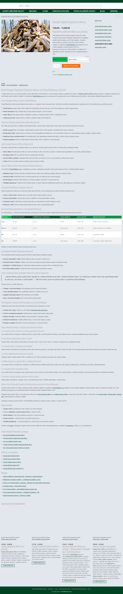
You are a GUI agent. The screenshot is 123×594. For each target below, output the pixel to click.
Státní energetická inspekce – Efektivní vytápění (17, 495)
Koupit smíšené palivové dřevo (12, 462)
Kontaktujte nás (61, 11)
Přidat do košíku (71, 66)
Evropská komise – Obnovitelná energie (14, 486)
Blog (102, 11)
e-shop (11, 425)
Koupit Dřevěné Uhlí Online (103, 37)
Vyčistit (87, 56)
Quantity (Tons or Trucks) (59, 59)
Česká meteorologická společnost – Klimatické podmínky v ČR (21, 492)
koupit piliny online (100, 47)
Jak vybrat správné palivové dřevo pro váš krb (16, 448)
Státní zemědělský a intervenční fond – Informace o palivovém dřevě (22, 476)
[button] (3, 50)
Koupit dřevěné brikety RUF (11, 465)
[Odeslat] (102, 6)
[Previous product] (120, 16)
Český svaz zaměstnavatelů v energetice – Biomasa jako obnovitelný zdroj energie (26, 483)
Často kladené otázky (84, 11)
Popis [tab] (3, 85)
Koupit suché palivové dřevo (11, 456)
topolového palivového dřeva (39, 310)
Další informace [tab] (12, 85)
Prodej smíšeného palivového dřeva (41, 539)
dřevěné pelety (112, 394)
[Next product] (116, 16)
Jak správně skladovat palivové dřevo (13, 435)
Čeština (114, 11)
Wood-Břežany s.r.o (72, 44)
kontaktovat (70, 425)
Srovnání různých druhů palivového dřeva (15, 438)
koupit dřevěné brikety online (103, 26)
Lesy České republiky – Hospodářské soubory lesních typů (20, 489)
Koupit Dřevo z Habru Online (100, 539)
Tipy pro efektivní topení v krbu (12, 441)
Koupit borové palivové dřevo (11, 459)
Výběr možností (8, 565)
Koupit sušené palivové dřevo (8, 539)
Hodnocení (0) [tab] (23, 85)
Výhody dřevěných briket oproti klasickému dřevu (17, 444)
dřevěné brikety (103, 394)
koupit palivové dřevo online (14, 16)
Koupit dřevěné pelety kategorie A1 (13, 468)
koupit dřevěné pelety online (103, 33)
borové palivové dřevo (44, 394)
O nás (45, 11)
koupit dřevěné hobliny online (103, 30)
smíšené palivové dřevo (61, 394)
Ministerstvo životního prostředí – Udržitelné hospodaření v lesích (22, 479)
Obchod (32, 11)
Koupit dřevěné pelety (13, 11)
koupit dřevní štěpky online (102, 40)
